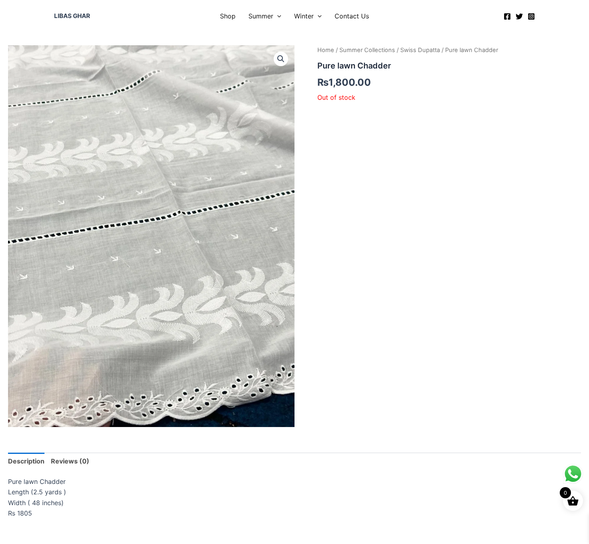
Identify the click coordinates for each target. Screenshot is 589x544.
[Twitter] (519, 16)
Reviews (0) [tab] (70, 461)
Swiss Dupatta (420, 50)
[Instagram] (531, 16)
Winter (304, 16)
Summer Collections (367, 50)
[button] (277, 16)
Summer (260, 16)
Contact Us (352, 16)
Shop (228, 16)
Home (325, 50)
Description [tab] (26, 461)
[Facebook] (507, 16)
